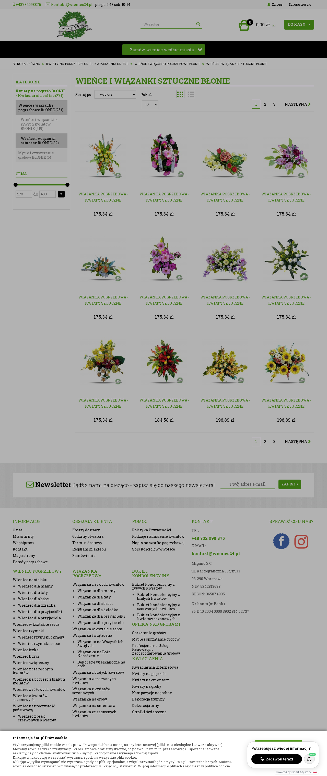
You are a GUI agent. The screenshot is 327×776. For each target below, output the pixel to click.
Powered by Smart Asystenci (296, 772)
